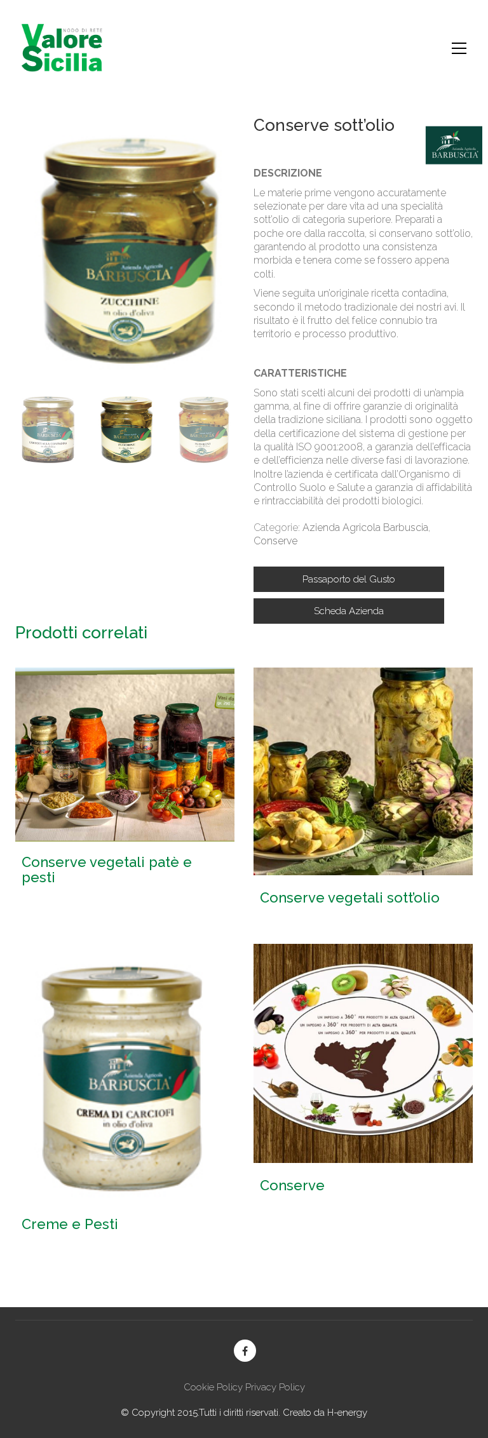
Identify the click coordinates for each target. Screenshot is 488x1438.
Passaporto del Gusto (348, 579)
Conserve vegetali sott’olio (350, 897)
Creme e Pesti (70, 1224)
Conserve (275, 541)
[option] (124, 245)
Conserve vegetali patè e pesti (107, 869)
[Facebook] (245, 1351)
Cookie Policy (213, 1387)
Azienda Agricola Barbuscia (365, 527)
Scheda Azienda (349, 611)
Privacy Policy (275, 1387)
